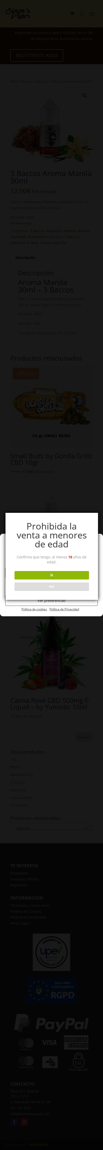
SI (51, 575)
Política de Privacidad (64, 609)
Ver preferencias (52, 600)
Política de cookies (34, 609)
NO (51, 586)
